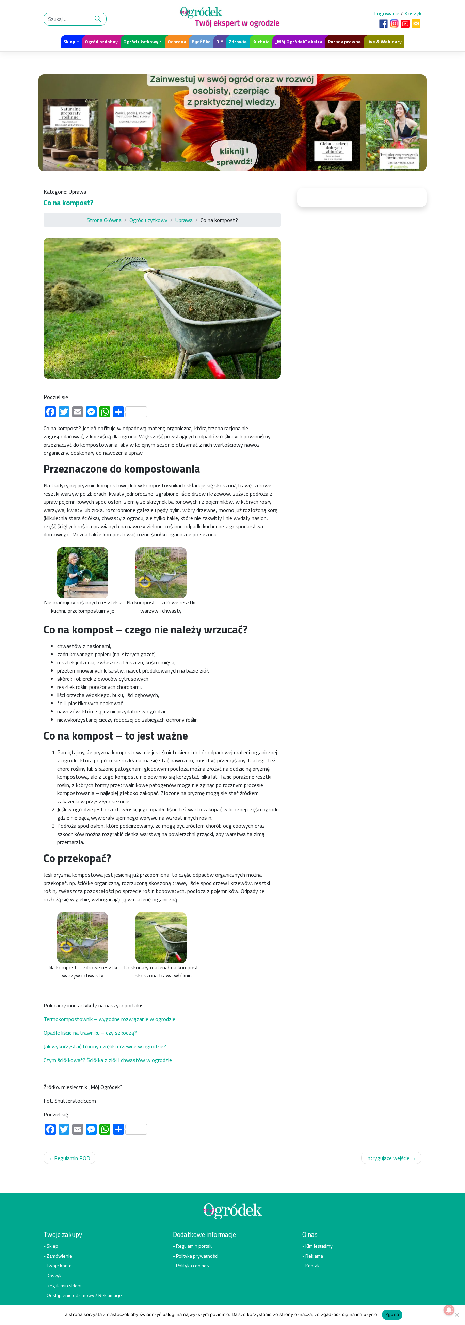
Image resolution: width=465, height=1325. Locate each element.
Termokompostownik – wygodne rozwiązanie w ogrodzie (109, 1019)
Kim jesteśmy (319, 1245)
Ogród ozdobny (101, 41)
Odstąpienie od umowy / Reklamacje (84, 1295)
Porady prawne (344, 41)
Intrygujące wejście (388, 1158)
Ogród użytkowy (140, 41)
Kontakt (313, 1265)
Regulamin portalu (194, 1245)
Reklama (314, 1255)
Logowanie (386, 13)
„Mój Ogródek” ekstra (298, 41)
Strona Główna (104, 220)
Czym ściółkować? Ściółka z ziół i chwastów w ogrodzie (108, 1060)
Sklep (69, 41)
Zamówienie (59, 1255)
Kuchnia (261, 41)
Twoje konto (59, 1265)
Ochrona (176, 41)
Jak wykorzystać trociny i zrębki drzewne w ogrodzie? (105, 1046)
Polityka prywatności (197, 1255)
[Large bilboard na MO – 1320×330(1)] (232, 124)
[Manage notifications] (449, 1310)
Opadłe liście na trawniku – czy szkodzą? (90, 1033)
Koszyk (412, 13)
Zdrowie (238, 41)
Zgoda (392, 1314)
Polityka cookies (192, 1265)
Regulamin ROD (72, 1158)
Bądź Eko (201, 41)
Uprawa (77, 192)
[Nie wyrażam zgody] (456, 1314)
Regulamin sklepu (65, 1285)
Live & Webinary (384, 41)
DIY (219, 41)
